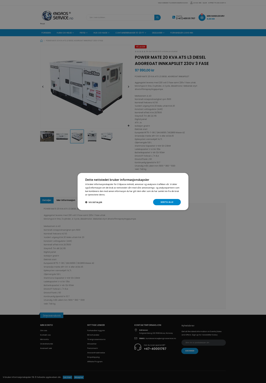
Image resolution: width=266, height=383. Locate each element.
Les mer (110, 194)
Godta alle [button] (167, 202)
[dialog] (133, 191)
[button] (93, 202)
